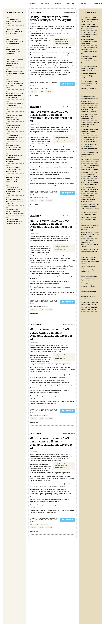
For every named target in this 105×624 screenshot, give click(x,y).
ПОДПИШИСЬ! (69, 84)
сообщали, (55, 60)
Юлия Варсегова (71, 107)
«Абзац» (41, 137)
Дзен (41, 91)
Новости (33, 91)
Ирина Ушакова (71, 12)
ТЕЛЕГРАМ (49, 91)
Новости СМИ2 (34, 96)
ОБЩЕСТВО (35, 12)
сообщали (55, 183)
